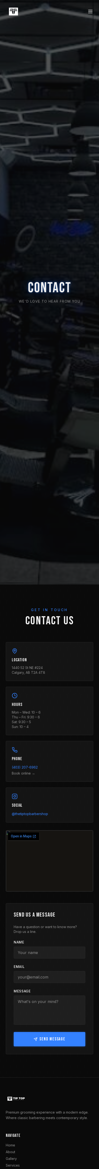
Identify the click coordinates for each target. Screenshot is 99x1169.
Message (22, 991)
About (10, 1152)
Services (13, 1165)
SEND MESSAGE (52, 1039)
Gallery (11, 1159)
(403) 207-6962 (25, 767)
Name (19, 942)
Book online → (23, 773)
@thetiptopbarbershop (30, 814)
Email (19, 967)
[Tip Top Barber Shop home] (13, 11)
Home (10, 1145)
